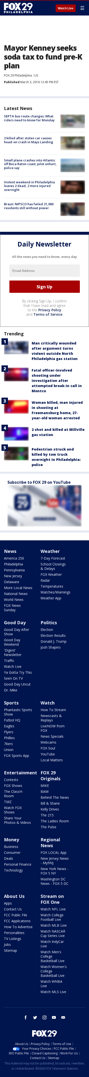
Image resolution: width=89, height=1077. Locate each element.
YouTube (48, 754)
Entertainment (20, 773)
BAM (44, 791)
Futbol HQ (12, 720)
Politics (49, 622)
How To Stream (53, 709)
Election (47, 629)
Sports (11, 703)
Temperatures (52, 586)
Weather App (51, 598)
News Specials (52, 736)
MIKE (45, 785)
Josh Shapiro (51, 647)
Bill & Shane (50, 803)
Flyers (8, 732)
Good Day (15, 622)
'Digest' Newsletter (13, 652)
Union (8, 749)
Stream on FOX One (52, 899)
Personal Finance (17, 864)
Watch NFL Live (53, 909)
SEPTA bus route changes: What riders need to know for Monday (29, 118)
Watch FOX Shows (13, 809)
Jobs (7, 944)
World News (13, 599)
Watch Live (65, 8)
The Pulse (48, 827)
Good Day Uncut (17, 684)
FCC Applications (17, 921)
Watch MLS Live (53, 991)
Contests (11, 779)
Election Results (53, 635)
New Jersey (13, 576)
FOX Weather (51, 574)
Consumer (12, 852)
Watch (48, 703)
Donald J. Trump (54, 641)
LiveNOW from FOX (53, 728)
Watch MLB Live (54, 925)
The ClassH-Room (13, 793)
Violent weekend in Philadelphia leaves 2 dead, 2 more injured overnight (29, 186)
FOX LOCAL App (54, 852)
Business (11, 846)
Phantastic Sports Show (18, 712)
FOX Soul (48, 748)
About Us (14, 896)
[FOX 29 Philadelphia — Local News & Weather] (18, 8)
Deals (8, 858)
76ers (8, 743)
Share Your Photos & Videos (17, 820)
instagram (44, 1017)
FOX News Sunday (12, 607)
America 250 (14, 558)
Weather (50, 551)
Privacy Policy (49, 310)
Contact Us (13, 909)
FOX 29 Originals (50, 775)
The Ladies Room (55, 821)
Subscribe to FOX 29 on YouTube (39, 482)
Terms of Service (47, 314)
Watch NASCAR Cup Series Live (53, 933)
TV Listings (12, 938)
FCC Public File (15, 915)
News (10, 551)
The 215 (47, 815)
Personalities (14, 932)
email (63, 1017)
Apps (8, 903)
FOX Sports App (16, 755)
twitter (35, 1017)
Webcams (48, 742)
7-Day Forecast (53, 558)
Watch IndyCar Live (52, 943)
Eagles (9, 726)
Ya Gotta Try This (18, 672)
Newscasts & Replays (51, 717)
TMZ (8, 801)
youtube (54, 1017)
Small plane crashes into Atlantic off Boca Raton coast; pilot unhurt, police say (30, 164)
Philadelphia (13, 564)
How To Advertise (18, 926)
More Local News (18, 587)
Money (11, 840)
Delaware (11, 581)
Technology (13, 870)
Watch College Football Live (52, 917)
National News (16, 593)
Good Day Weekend (12, 642)
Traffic (9, 660)
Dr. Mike (10, 690)
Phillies (9, 737)
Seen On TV (13, 678)
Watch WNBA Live (51, 983)
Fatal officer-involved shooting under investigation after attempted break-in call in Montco (57, 380)
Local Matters (52, 760)
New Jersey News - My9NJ (55, 860)
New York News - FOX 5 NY (54, 870)
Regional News (50, 842)
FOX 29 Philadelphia (18, 75)
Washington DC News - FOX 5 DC (54, 881)
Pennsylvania (14, 570)
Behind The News (55, 797)
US (36, 75)
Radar (45, 580)
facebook (26, 1017)
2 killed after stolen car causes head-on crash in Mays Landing (28, 140)
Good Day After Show (16, 631)
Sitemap (10, 950)
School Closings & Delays (53, 566)
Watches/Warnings (55, 592)
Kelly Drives (50, 809)
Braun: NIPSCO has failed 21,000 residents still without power (28, 206)
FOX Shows (13, 785)
